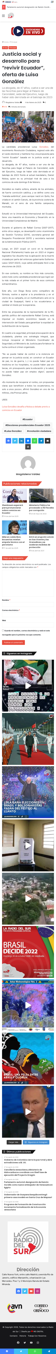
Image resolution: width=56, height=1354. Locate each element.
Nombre (6, 600)
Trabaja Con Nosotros (37, 1336)
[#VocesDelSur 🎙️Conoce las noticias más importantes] (28, 686)
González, (44, 147)
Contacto (14, 1336)
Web (4, 620)
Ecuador (28, 419)
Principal (13, 42)
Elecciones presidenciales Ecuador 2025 (28, 425)
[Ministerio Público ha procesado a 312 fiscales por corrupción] (41, 496)
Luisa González (14, 431)
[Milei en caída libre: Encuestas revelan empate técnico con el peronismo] (14, 527)
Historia (22, 1336)
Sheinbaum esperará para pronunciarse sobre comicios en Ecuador (12, 509)
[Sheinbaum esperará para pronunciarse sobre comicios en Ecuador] (14, 496)
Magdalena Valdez (13, 102)
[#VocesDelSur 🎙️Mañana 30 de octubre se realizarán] (28, 1058)
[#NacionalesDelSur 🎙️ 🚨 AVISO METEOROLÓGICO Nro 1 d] (28, 1005)
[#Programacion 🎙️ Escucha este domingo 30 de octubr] (28, 952)
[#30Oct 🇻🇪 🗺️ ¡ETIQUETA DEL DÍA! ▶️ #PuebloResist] (28, 899)
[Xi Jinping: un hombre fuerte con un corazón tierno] (28, 739)
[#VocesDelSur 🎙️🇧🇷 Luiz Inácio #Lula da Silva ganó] (28, 792)
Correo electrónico (11, 610)
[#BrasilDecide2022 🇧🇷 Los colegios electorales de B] (28, 845)
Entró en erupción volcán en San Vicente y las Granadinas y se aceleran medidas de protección (41, 542)
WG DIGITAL (38, 1331)
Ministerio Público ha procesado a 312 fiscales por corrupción (41, 508)
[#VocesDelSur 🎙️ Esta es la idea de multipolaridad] (28, 1112)
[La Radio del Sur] (11, 16)
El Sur (5, 48)
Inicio (6, 42)
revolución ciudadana (39, 431)
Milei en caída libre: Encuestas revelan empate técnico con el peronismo (13, 541)
